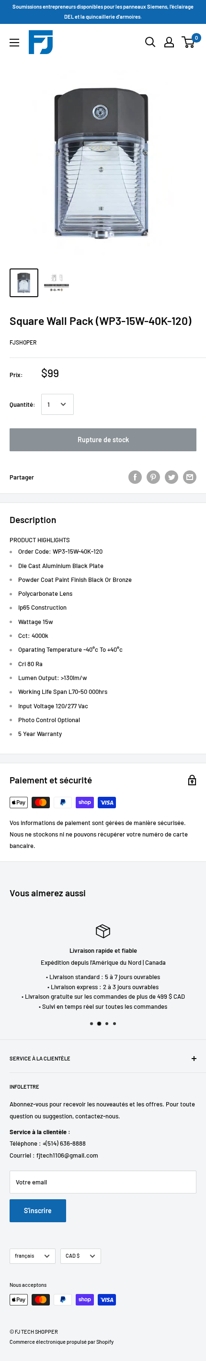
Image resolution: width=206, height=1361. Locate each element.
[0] (189, 42)
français (24, 1255)
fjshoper (23, 342)
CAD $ (73, 1255)
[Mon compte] (169, 42)
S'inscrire (38, 1210)
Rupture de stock (103, 439)
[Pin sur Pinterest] (153, 477)
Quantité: (22, 404)
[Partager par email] (189, 477)
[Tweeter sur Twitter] (171, 477)
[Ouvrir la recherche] (150, 42)
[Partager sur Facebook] (135, 477)
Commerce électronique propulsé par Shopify (62, 1342)
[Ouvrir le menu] (14, 42)
